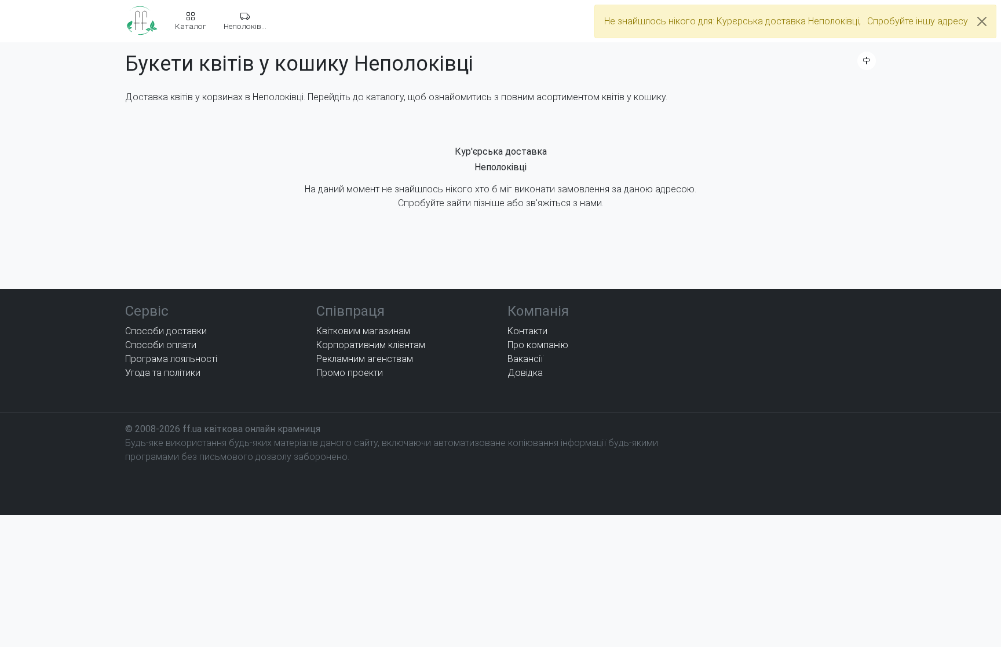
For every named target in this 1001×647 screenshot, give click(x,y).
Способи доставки (166, 331)
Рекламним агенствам (364, 358)
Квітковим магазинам (363, 331)
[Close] (982, 21)
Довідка (525, 372)
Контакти (527, 331)
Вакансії (525, 358)
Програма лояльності (171, 358)
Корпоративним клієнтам (370, 344)
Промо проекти (349, 372)
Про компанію (537, 344)
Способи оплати (160, 344)
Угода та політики (162, 372)
